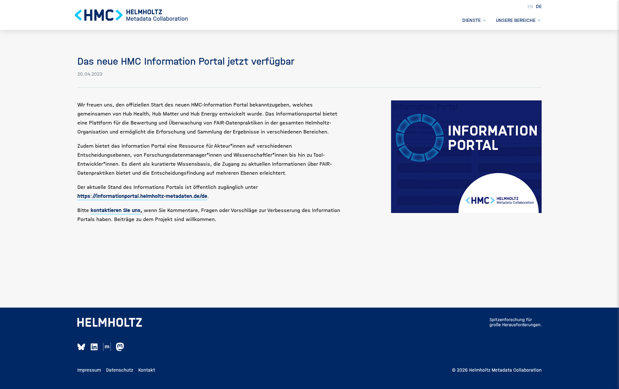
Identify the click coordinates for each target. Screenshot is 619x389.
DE (539, 6)
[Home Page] (132, 15)
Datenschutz (119, 370)
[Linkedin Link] (94, 347)
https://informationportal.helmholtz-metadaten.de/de (142, 196)
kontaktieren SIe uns (116, 210)
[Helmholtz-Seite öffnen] (109, 322)
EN (531, 6)
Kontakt (146, 370)
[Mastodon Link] (120, 347)
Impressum (89, 370)
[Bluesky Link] (81, 347)
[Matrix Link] (107, 347)
